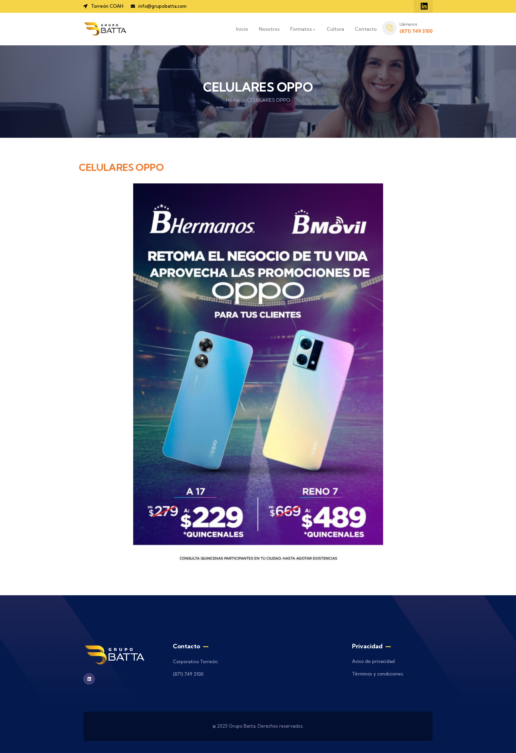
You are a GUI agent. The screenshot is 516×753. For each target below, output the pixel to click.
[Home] (105, 29)
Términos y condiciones (377, 674)
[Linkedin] (424, 6)
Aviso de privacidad (373, 661)
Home (233, 100)
